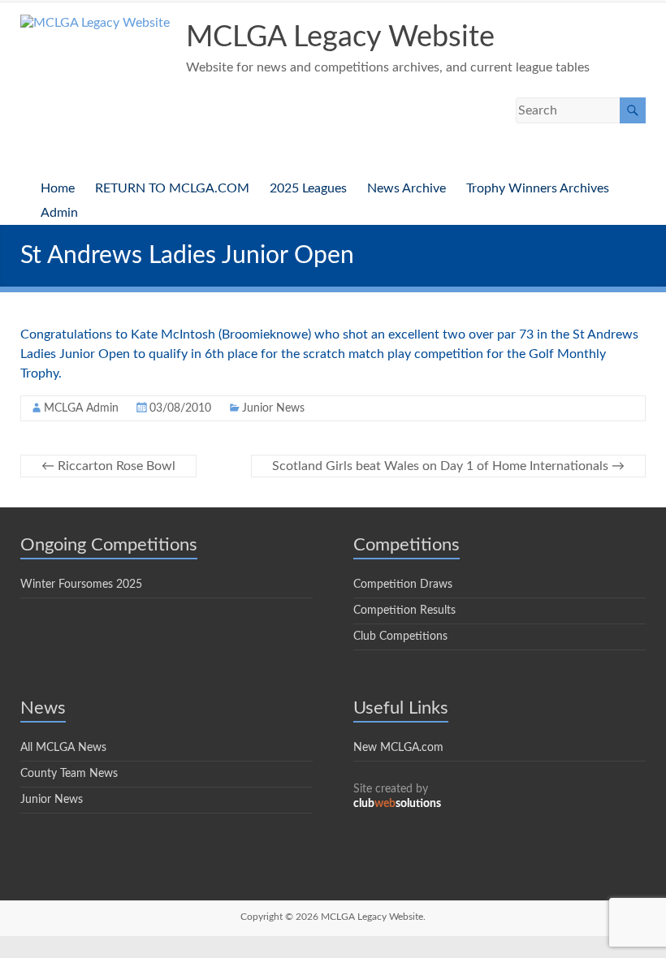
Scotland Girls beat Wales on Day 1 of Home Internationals (448, 466)
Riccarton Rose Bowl (108, 466)
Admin (59, 212)
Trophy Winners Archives (537, 188)
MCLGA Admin (81, 408)
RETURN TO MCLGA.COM (172, 188)
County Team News (69, 773)
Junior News (273, 408)
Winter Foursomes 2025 (81, 584)
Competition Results (404, 610)
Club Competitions (400, 636)
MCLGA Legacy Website (340, 37)
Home (58, 188)
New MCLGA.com (398, 747)
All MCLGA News (63, 747)
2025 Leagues (308, 188)
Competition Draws (402, 584)
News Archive (406, 188)
